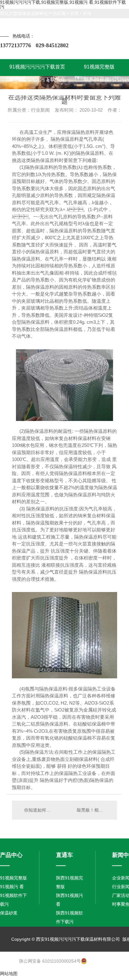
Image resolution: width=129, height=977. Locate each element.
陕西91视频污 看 (69, 900)
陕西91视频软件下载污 (69, 917)
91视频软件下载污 (13, 900)
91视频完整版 (13, 877)
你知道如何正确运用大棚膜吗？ (38, 809)
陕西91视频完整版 (69, 882)
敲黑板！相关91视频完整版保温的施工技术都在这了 (94, 809)
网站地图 (9, 973)
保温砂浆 (9, 912)
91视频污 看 (12, 886)
